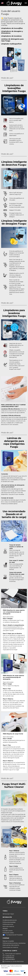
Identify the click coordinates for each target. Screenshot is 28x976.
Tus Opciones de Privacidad (14, 935)
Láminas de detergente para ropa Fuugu (12, 40)
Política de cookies (8, 932)
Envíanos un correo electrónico (14, 961)
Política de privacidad (9, 922)
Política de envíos (8, 924)
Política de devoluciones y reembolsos (14, 943)
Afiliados (5, 928)
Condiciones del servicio (10, 920)
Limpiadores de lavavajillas (12, 28)
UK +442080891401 (8, 957)
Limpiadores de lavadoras (11, 36)
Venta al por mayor (8, 914)
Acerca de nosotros (8, 926)
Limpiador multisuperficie (11, 44)
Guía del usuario (8, 930)
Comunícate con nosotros (10, 947)
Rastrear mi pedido (8, 941)
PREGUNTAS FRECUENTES (11, 945)
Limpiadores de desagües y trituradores (12, 32)
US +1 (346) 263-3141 (8, 955)
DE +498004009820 (9, 959)
